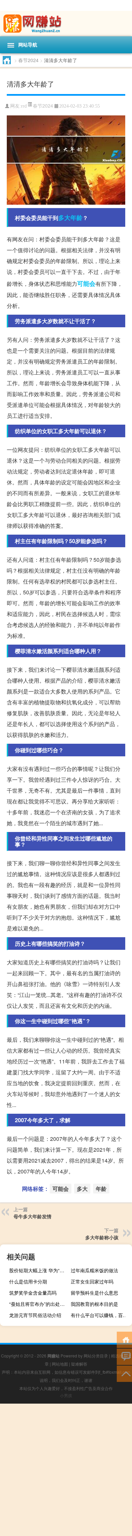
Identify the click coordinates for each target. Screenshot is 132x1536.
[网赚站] (66, 23)
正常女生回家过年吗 (92, 1281)
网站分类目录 (96, 1355)
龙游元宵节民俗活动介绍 (35, 1315)
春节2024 (28, 60)
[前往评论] (124, 1356)
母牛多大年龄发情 (32, 1216)
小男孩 (66, 1395)
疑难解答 (79, 1364)
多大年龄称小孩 (101, 1237)
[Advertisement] (66, 1470)
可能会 (86, 283)
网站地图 (60, 1364)
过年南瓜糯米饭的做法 (94, 1270)
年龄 (76, 217)
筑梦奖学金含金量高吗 (33, 1292)
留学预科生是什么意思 (94, 1292)
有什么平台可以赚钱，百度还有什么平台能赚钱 (100, 1315)
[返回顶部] (124, 1373)
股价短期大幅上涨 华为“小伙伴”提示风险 (39, 1270)
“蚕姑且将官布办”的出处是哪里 (39, 1303)
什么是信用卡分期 (28, 1281)
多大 (64, 217)
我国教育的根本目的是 (94, 1303)
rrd (24, 106)
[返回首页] (124, 1339)
